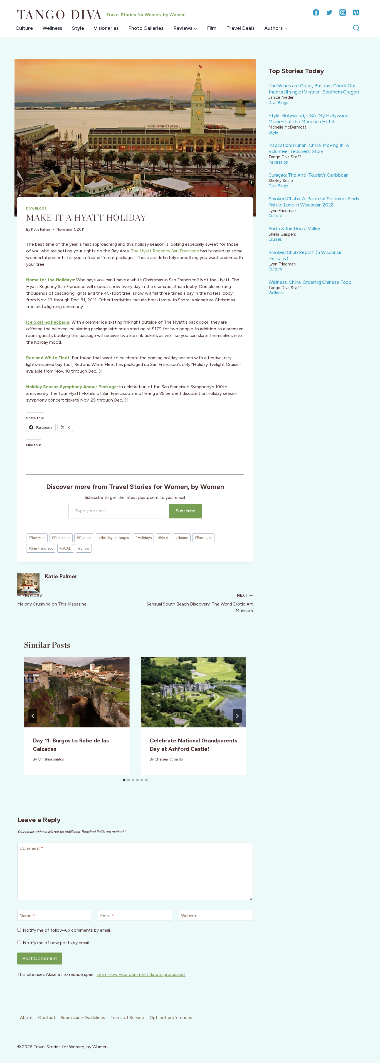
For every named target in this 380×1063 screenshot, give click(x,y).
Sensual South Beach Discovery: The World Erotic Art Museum (200, 603)
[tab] (124, 780)
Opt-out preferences (170, 1017)
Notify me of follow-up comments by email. (67, 930)
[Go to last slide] (32, 716)
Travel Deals (240, 28)
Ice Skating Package (47, 322)
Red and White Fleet (48, 357)
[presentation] (77, 692)
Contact (46, 1017)
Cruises (275, 239)
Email (107, 915)
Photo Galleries (145, 28)
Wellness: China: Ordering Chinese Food (309, 282)
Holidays (143, 538)
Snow (83, 548)
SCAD (65, 548)
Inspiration (278, 162)
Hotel (163, 538)
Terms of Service (127, 1017)
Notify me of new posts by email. (56, 942)
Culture (24, 28)
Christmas (61, 538)
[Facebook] (316, 12)
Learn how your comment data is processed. (141, 974)
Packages (203, 538)
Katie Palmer (41, 229)
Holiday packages (113, 538)
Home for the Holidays (50, 279)
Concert (84, 538)
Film (211, 28)
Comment (31, 848)
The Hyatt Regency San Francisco (165, 251)
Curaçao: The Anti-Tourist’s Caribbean (308, 175)
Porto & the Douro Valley (294, 228)
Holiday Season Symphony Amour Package (71, 386)
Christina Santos (51, 759)
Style (78, 28)
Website (189, 915)
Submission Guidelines (83, 1017)
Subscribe (185, 510)
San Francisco (41, 548)
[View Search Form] (356, 28)
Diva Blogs (36, 208)
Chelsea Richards (169, 759)
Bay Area (37, 538)
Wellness (52, 28)
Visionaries (106, 28)
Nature (181, 538)
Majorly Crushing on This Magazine (52, 600)
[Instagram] (342, 12)
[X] (329, 12)
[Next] (237, 716)
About (26, 1017)
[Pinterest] (356, 12)
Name (27, 915)
